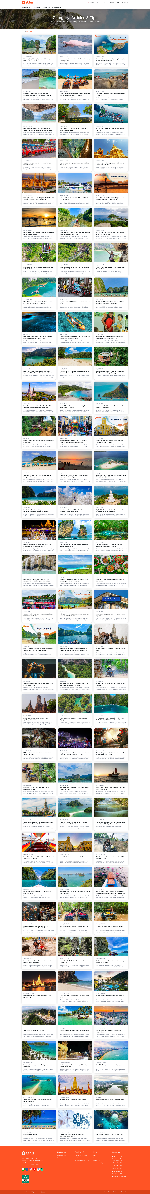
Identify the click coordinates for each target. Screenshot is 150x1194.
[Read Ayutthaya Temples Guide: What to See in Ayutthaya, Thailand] (39, 703)
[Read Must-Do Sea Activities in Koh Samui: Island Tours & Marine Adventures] (111, 391)
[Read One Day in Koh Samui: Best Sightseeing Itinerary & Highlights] (111, 79)
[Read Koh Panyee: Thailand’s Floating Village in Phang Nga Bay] (111, 113)
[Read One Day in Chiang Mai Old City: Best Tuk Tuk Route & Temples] (39, 148)
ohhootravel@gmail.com (119, 1176)
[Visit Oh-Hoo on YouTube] (34, 1169)
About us (104, 2)
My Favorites (125, 2)
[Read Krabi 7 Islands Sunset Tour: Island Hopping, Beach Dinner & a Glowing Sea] (39, 218)
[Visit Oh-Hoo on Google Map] (38, 1169)
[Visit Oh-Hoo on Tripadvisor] (41, 1169)
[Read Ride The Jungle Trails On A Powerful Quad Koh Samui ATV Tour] (111, 842)
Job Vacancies (79, 1158)
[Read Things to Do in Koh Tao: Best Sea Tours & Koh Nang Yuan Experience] (39, 460)
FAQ (118, 2)
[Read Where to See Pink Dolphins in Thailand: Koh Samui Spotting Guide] (75, 44)
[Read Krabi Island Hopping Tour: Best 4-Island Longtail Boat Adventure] (75, 183)
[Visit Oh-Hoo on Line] (23, 1169)
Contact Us (126, 1191)
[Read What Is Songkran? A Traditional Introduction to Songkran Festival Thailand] (111, 738)
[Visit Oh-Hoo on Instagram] (30, 1169)
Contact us (112, 2)
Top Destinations (61, 1155)
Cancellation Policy (98, 1163)
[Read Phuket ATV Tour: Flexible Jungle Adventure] (111, 911)
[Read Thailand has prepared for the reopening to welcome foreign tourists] (75, 1119)
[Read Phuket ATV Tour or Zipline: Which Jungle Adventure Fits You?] (39, 773)
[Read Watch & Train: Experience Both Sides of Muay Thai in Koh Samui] (39, 738)
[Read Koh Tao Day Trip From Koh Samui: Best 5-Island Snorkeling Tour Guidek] (111, 218)
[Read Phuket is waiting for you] (39, 1119)
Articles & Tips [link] (30, 31)
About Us (121, 1191)
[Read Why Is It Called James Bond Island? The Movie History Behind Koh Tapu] (39, 44)
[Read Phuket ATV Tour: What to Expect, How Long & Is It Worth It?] (111, 668)
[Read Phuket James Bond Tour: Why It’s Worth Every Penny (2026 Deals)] (111, 946)
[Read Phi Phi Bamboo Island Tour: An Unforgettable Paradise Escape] (39, 877)
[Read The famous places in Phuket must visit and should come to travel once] (75, 1050)
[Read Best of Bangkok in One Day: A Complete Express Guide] (111, 634)
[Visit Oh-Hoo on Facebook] (26, 1169)
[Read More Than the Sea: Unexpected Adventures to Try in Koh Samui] (39, 426)
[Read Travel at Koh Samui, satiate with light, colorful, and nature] (39, 1050)
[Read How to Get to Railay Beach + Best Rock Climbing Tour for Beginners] (111, 252)
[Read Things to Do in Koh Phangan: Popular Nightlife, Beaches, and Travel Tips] (75, 460)
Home (23, 31)
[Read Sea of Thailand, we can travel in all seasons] (111, 1050)
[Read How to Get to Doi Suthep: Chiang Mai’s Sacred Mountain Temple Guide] (111, 148)
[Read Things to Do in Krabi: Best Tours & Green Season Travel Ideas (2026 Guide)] (75, 599)
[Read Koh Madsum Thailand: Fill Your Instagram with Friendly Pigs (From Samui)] (39, 946)
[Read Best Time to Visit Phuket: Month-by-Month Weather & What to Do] (75, 113)
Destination (26, 7)
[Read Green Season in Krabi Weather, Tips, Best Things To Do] (75, 981)
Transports (46, 7)
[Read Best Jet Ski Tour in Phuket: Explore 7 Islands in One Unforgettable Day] (75, 530)
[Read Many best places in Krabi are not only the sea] (75, 1085)
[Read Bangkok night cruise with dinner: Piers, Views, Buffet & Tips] (39, 981)
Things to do (36, 7)
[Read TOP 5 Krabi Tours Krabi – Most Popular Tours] (111, 1119)
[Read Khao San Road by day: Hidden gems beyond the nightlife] (111, 599)
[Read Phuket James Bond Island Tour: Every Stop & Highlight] (75, 703)
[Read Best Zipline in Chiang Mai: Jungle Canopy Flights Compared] (75, 148)
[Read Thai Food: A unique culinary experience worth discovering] (111, 564)
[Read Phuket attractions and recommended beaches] (111, 981)
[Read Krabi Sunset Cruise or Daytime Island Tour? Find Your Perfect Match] (111, 773)
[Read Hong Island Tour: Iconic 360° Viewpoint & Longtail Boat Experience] (75, 877)
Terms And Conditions (113, 1191)
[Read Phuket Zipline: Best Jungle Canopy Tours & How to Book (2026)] (39, 252)
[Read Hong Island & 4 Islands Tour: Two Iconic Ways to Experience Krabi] (75, 773)
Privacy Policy (104, 1191)
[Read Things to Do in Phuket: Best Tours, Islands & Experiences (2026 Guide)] (111, 426)
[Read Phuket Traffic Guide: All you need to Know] (75, 842)
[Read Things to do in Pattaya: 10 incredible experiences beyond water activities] (39, 599)
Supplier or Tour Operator (81, 1155)
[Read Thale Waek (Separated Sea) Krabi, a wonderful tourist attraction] (39, 1085)
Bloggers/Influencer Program (82, 1160)
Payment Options (97, 1158)
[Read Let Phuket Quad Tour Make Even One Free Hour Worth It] (75, 911)
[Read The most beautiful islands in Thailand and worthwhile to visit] (111, 1015)
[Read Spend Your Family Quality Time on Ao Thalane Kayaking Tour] (75, 946)
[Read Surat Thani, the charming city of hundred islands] (75, 1015)
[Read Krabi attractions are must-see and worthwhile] (111, 1085)
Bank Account (96, 1160)
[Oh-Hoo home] (27, 2)
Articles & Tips (56, 7)
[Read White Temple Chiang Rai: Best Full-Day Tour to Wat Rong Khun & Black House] (75, 495)
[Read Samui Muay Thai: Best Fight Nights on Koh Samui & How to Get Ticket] (39, 668)
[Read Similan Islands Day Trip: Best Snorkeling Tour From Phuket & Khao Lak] (75, 391)
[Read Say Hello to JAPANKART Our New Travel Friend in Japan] (75, 287)
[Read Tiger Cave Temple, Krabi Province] (39, 1015)
